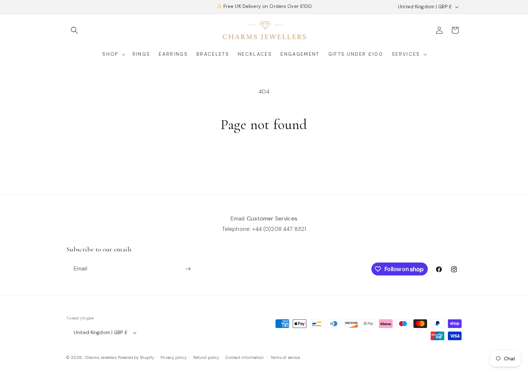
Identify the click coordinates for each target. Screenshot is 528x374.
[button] (74, 30)
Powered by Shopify (136, 357)
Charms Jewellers (101, 357)
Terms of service (285, 357)
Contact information (245, 357)
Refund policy (206, 357)
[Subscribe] (188, 269)
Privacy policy (174, 357)
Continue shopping (264, 160)
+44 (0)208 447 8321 (279, 229)
